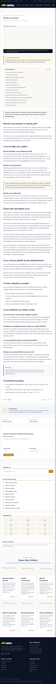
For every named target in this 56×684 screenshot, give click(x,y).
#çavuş (9, 399)
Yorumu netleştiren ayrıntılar (12, 90)
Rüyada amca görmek (10, 485)
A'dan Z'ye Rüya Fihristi (35, 645)
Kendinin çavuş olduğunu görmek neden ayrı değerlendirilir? (19, 97)
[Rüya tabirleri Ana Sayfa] (7, 5)
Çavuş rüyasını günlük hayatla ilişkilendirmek (15, 87)
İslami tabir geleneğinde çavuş (12, 85)
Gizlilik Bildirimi (33, 667)
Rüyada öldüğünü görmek (11, 491)
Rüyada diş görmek (9, 494)
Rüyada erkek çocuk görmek (11, 502)
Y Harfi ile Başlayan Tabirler (36, 652)
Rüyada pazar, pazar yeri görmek (12, 508)
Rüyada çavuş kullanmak (11, 82)
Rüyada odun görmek (10, 505)
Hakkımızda (32, 661)
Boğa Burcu (3, 665)
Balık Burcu (3, 669)
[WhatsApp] (49, 400)
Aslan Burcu (3, 667)
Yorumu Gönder (8, 454)
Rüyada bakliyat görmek (8, 579)
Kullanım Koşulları (33, 669)
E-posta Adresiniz (33, 448)
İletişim (31, 671)
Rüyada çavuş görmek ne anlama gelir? (14, 72)
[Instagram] (2, 653)
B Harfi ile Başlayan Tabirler (36, 651)
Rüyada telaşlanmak (43, 579)
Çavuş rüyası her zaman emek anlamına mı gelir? (16, 95)
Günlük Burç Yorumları (6, 661)
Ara (51, 471)
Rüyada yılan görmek (10, 488)
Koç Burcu (3, 663)
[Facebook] (5, 653)
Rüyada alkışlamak (46, 612)
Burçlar (32, 5)
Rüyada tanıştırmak (9, 612)
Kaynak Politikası (33, 665)
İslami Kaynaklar (39, 5)
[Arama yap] (53, 5)
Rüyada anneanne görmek (11, 482)
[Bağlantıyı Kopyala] (46, 400)
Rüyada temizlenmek (25, 579)
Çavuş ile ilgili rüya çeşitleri (11, 74)
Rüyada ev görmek (9, 499)
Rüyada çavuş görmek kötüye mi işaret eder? (16, 102)
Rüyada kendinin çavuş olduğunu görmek (15, 77)
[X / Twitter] (51, 400)
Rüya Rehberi (47, 5)
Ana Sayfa (18, 5)
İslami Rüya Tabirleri (34, 647)
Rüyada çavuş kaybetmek (11, 79)
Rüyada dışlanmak (27, 612)
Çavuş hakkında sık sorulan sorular (13, 92)
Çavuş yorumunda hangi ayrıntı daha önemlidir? (16, 100)
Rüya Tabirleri (26, 5)
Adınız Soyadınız (7, 448)
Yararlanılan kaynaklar (10, 105)
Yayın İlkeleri (32, 663)
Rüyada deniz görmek (10, 496)
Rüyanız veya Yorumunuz (8, 436)
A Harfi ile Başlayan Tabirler (36, 649)
